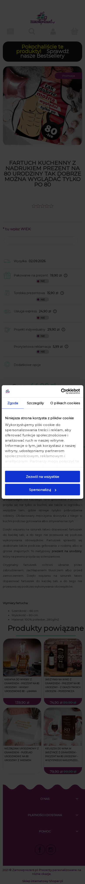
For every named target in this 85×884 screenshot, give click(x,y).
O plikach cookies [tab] (65, 403)
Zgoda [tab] (12, 403)
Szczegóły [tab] (35, 403)
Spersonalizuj (40, 490)
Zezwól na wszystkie (42, 476)
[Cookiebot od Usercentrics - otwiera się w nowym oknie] (61, 391)
